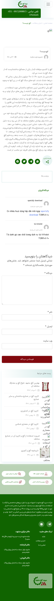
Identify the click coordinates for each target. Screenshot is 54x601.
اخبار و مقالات (37, 23)
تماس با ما (41, 545)
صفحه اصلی (48, 23)
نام (50, 312)
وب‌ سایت (47, 341)
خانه (43, 536)
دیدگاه (48, 273)
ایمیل (48, 326)
